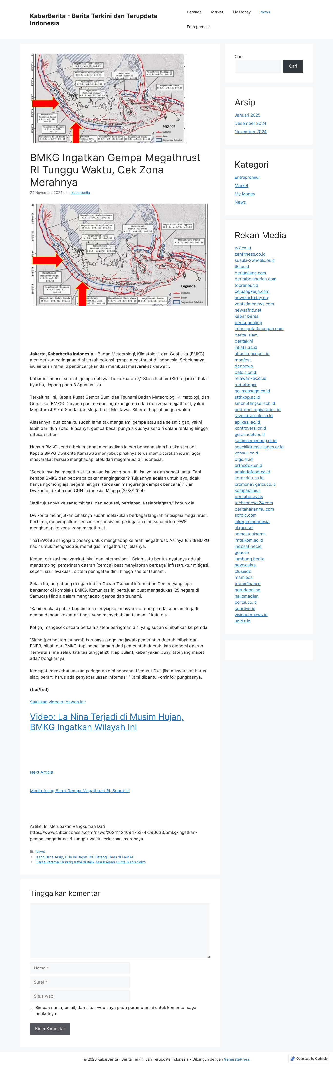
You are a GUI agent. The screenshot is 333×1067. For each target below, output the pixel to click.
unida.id (243, 621)
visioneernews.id (251, 614)
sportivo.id (245, 608)
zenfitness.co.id (250, 254)
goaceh (242, 552)
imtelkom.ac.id (249, 540)
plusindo (243, 571)
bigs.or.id (244, 459)
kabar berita (247, 316)
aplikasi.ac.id (247, 422)
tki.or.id (242, 266)
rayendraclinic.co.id (254, 415)
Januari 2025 (247, 115)
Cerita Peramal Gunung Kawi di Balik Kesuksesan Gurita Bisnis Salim (91, 862)
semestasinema (250, 534)
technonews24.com (254, 502)
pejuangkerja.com (252, 291)
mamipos (244, 577)
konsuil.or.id (246, 453)
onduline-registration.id (258, 409)
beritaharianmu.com (254, 509)
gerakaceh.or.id (250, 434)
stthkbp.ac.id (247, 397)
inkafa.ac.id (246, 347)
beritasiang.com (250, 272)
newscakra (245, 565)
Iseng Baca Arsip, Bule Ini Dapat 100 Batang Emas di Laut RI (84, 857)
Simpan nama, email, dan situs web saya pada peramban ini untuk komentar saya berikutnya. (115, 1010)
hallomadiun (247, 596)
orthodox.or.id (248, 465)
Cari (239, 56)
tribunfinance (248, 583)
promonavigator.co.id (255, 484)
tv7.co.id (243, 248)
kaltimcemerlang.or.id (256, 440)
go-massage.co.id (252, 390)
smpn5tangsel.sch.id (255, 403)
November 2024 (251, 131)
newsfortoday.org (252, 297)
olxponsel (244, 527)
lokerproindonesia (252, 521)
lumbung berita (249, 558)
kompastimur (247, 490)
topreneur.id (246, 285)
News (265, 12)
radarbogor (246, 384)
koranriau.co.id (249, 477)
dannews (244, 366)
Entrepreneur (198, 26)
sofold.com (245, 515)
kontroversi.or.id (250, 428)
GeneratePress (237, 1059)
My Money (242, 12)
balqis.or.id (245, 372)
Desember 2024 (250, 123)
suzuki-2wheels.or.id (255, 260)
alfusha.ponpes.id (252, 353)
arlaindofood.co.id (252, 471)
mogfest (243, 359)
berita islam (246, 335)
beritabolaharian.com (255, 279)
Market (217, 12)
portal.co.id (246, 602)
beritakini (244, 341)
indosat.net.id (248, 546)
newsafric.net (248, 310)
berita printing (248, 322)
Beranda (194, 12)
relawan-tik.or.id (251, 378)
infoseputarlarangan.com (259, 328)
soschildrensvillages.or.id (259, 447)
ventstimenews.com (254, 303)
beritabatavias (249, 496)
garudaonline (247, 589)
